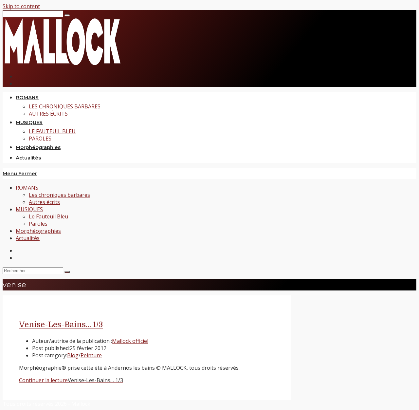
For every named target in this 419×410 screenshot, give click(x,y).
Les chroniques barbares (59, 194)
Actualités (28, 238)
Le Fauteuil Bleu (48, 216)
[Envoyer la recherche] (67, 272)
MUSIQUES (29, 209)
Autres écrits (44, 202)
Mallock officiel (130, 341)
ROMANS (27, 187)
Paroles (38, 223)
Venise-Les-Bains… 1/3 (61, 324)
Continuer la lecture (71, 380)
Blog (73, 355)
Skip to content (21, 6)
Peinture (91, 355)
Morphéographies (38, 230)
